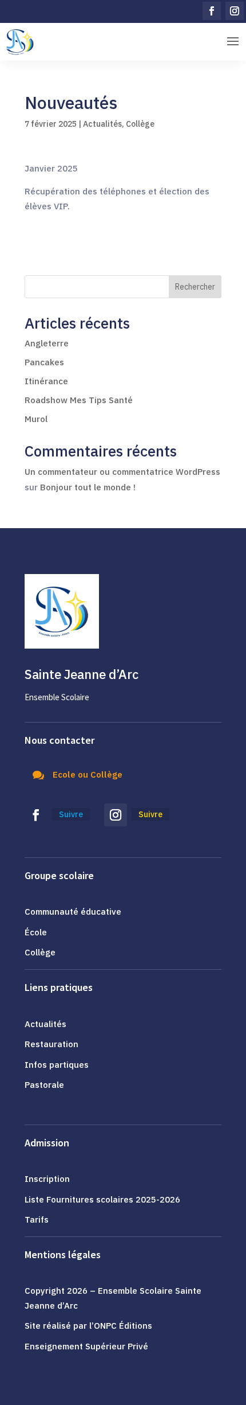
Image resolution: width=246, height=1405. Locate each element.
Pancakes (44, 362)
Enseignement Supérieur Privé (86, 1346)
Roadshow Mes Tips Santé (80, 400)
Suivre (71, 814)
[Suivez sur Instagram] (234, 11)
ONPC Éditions (123, 1325)
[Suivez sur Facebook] (212, 11)
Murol (36, 418)
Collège (140, 124)
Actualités (102, 124)
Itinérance (46, 381)
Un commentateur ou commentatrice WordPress (122, 471)
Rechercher (195, 287)
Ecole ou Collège (87, 774)
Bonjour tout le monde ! (88, 487)
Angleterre (47, 343)
